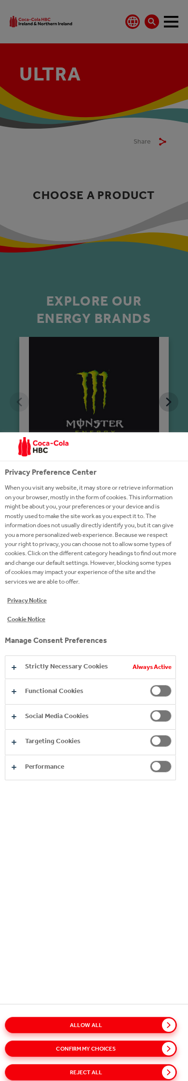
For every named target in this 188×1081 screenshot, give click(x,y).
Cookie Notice (26, 619)
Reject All (86, 1072)
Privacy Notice (27, 600)
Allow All (86, 1025)
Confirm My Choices (86, 1048)
